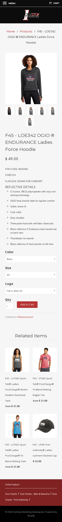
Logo (9, 284)
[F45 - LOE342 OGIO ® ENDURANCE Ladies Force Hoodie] (31, 78)
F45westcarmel (25, 316)
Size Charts (11, 493)
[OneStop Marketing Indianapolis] (31, 15)
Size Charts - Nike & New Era (34, 493)
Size (8, 268)
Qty (8, 300)
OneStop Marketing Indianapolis (28, 512)
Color (9, 252)
